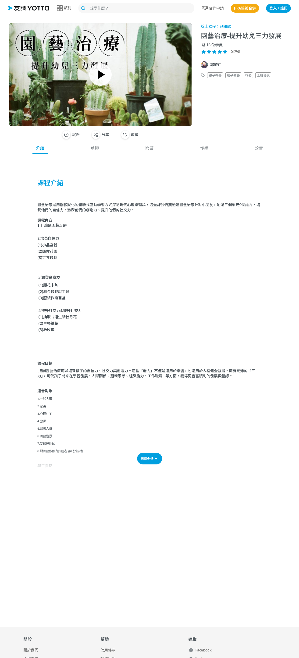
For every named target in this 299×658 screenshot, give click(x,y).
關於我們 (30, 650)
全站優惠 (263, 75)
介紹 (40, 148)
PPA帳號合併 (245, 8)
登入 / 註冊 (278, 8)
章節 (95, 148)
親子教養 (215, 75)
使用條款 (107, 650)
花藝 (248, 75)
